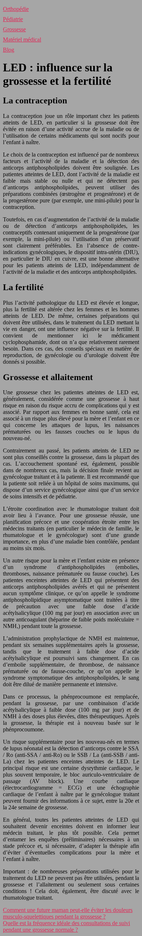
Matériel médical (22, 39)
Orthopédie (16, 9)
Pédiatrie (13, 19)
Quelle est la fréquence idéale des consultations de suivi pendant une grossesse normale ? (66, 926)
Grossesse (14, 29)
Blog (8, 50)
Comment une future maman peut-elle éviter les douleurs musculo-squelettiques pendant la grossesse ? (68, 913)
